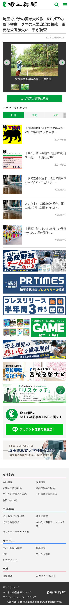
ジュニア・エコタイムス (16, 532)
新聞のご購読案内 (12, 488)
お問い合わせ (10, 500)
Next (62, 62)
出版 (5, 554)
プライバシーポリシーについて (19, 597)
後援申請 (7, 576)
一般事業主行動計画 (46, 494)
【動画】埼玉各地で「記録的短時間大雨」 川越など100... (45, 155)
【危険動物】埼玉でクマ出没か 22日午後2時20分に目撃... (45, 130)
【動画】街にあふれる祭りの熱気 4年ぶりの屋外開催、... (45, 230)
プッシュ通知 (43, 554)
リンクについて (11, 587)
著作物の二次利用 (45, 576)
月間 (55, 115)
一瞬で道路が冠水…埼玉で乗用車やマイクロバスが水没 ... (45, 180)
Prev (7, 62)
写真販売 (40, 548)
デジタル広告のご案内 (15, 494)
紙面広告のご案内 (45, 488)
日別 (13, 115)
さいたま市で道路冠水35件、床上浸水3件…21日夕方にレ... (44, 205)
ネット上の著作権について (17, 592)
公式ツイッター (11, 560)
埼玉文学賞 (42, 516)
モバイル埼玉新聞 (12, 548)
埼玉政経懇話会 (11, 522)
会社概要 (7, 482)
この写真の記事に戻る (34, 98)
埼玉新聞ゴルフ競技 (13, 516)
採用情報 (40, 482)
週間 (34, 115)
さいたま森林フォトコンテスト (50, 524)
